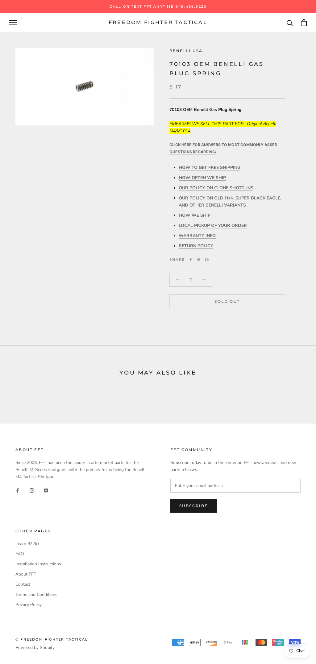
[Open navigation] (13, 22)
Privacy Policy (28, 605)
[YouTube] (46, 490)
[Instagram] (32, 490)
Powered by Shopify (35, 647)
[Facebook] (191, 259)
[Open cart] (304, 22)
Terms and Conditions (36, 594)
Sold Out (227, 301)
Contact (22, 584)
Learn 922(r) (27, 544)
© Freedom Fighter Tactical (51, 639)
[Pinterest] (207, 259)
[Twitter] (199, 259)
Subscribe (193, 505)
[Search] (290, 22)
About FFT (25, 574)
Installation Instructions (38, 564)
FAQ (19, 554)
